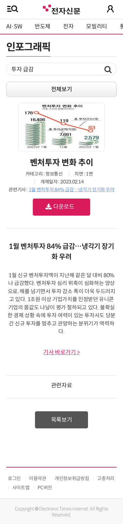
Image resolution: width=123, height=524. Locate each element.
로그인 (14, 478)
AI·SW (14, 26)
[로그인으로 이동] (110, 9)
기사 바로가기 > (61, 352)
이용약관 (37, 478)
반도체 (42, 26)
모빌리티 (96, 26)
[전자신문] (61, 9)
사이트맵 (21, 488)
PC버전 (45, 488)
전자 (68, 26)
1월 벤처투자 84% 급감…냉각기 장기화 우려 (71, 190)
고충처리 (105, 478)
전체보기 (61, 89)
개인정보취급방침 (72, 478)
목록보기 (61, 419)
